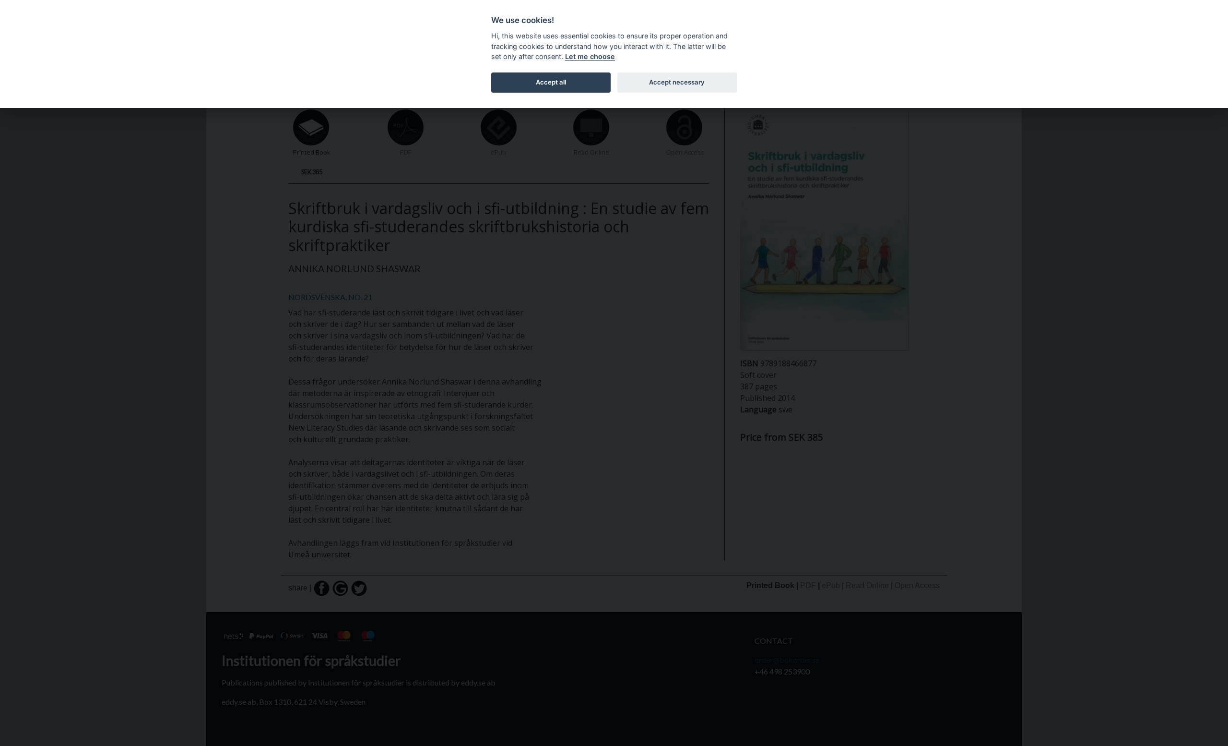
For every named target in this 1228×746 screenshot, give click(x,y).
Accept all (551, 82)
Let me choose (590, 56)
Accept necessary (677, 82)
